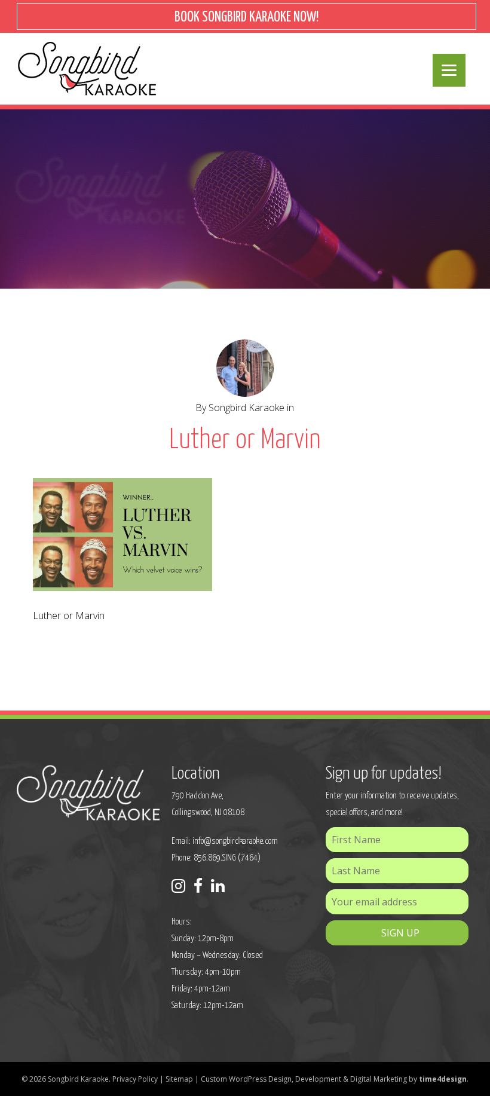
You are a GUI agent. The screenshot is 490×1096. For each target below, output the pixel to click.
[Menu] (449, 70)
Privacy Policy (135, 1079)
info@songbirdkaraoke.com (235, 841)
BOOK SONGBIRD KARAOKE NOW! (246, 18)
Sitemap (179, 1079)
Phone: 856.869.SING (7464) (216, 857)
